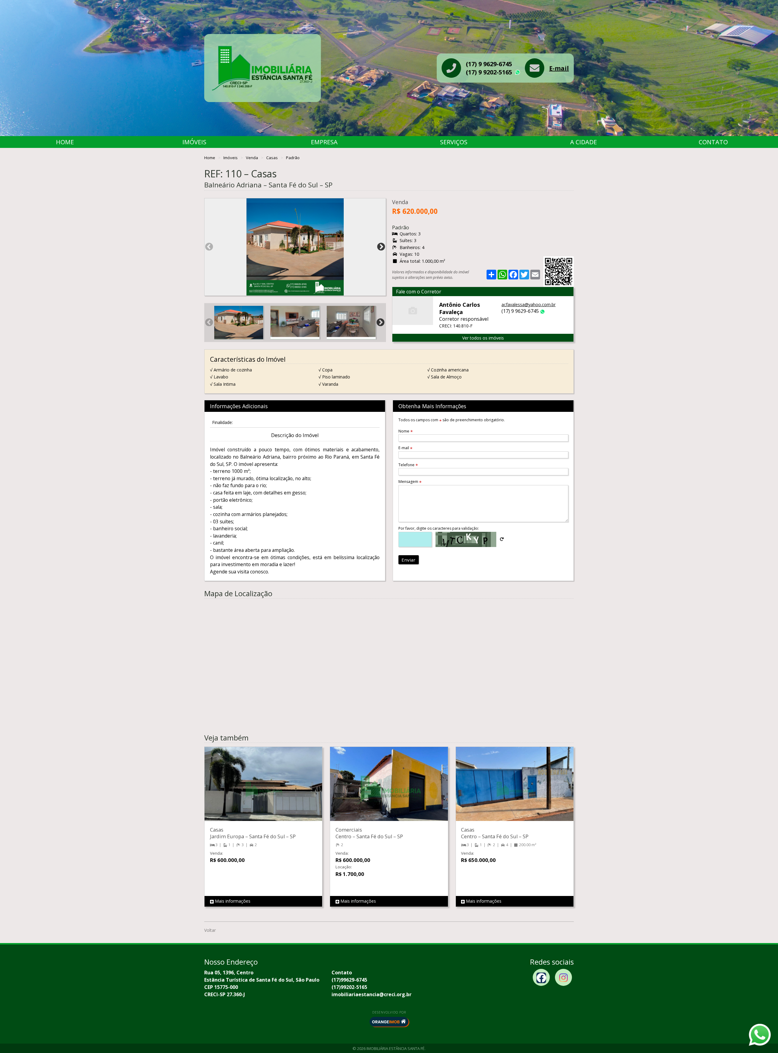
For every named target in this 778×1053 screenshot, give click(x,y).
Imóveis (194, 142)
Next (381, 246)
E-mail (559, 68)
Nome (405, 431)
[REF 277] (389, 790)
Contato (713, 142)
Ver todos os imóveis (483, 338)
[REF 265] (263, 790)
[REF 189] (514, 790)
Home (65, 142)
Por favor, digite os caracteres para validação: (438, 528)
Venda (252, 157)
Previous (209, 246)
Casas (272, 157)
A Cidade (583, 142)
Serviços (453, 142)
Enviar (408, 560)
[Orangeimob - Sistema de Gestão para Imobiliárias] (389, 1022)
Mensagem (410, 481)
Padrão (293, 157)
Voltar (210, 930)
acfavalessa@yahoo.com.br (528, 304)
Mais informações (232, 901)
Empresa (324, 142)
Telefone (408, 464)
